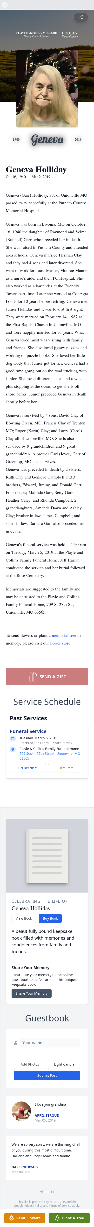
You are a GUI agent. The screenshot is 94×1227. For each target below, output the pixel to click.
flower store (60, 643)
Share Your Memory (31, 993)
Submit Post (47, 1075)
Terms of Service (60, 1206)
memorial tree (64, 635)
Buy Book (50, 918)
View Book (24, 918)
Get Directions (28, 768)
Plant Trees (66, 768)
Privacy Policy (33, 1206)
